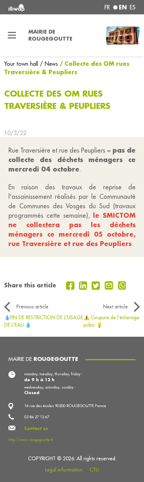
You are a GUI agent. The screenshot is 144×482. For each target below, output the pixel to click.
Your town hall (22, 63)
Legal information (63, 470)
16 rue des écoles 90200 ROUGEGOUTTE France (65, 405)
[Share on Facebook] (71, 284)
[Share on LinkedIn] (84, 284)
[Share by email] (109, 284)
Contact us (36, 428)
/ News (49, 63)
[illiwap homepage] (32, 7)
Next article (115, 306)
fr (107, 7)
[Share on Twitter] (96, 284)
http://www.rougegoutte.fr (30, 439)
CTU (94, 470)
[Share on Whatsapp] (122, 284)
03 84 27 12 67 (36, 416)
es (133, 7)
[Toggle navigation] (12, 35)
